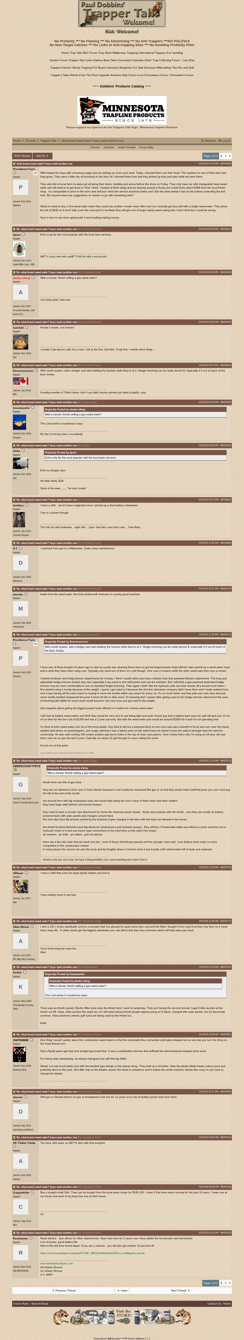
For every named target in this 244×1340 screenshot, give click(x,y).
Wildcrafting (164, 67)
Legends (104, 75)
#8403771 (225, 921)
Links (89, 60)
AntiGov (18, 505)
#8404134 (225, 1232)
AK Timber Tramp (24, 1142)
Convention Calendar (130, 60)
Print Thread (22, 155)
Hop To (41, 155)
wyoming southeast (23, 1129)
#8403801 (225, 1034)
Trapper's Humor (60, 67)
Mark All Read (39, 1303)
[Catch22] (20, 348)
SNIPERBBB (20, 1040)
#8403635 (225, 402)
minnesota (18, 626)
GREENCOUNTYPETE (26, 766)
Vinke (16, 450)
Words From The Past (84, 75)
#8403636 (225, 445)
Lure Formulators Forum (153, 75)
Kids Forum (129, 75)
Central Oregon (21, 535)
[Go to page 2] (230, 156)
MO (15, 1225)
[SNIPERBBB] (19, 1061)
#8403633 (225, 365)
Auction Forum (58, 60)
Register (210, 140)
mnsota (18, 594)
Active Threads (127, 147)
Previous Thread (65, 1290)
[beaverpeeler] (19, 429)
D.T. (15, 548)
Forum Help (146, 147)
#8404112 (226, 1137)
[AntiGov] (19, 526)
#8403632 (225, 322)
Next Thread (179, 1290)
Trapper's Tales (60, 75)
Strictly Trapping (82, 67)
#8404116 (226, 1187)
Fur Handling (175, 52)
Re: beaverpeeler (87, 967)
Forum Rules (21, 1303)
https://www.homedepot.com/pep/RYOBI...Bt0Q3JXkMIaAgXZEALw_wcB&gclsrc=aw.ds (92, 1253)
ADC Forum (90, 52)
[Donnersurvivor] (20, 384)
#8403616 (225, 229)
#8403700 (225, 588)
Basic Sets (110, 60)
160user (18, 873)
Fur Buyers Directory (105, 67)
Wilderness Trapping (125, 52)
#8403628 (225, 272)
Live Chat (188, 60)
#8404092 (225, 1091)
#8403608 (225, 163)
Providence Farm (24, 169)
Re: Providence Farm (89, 229)
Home (65, 52)
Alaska (16, 1179)
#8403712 (225, 634)
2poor (17, 234)
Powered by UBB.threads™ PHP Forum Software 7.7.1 (122, 1338)
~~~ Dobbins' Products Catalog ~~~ (122, 86)
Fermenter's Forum (181, 75)
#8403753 (225, 867)
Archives (116, 75)
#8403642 (225, 499)
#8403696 (225, 543)
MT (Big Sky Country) (24, 959)
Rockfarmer (20, 1238)
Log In (226, 140)
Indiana (17, 205)
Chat (148, 60)
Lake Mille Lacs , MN (24, 264)
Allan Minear (21, 926)
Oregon (17, 437)
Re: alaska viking (87, 402)
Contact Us (214, 1303)
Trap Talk (75, 52)
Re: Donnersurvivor (88, 634)
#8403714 (225, 760)
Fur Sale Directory (144, 67)
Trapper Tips (76, 60)
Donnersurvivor (23, 370)
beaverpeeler (21, 407)
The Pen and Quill (183, 67)
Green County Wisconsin (26, 802)
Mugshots (126, 67)
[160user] (20, 892)
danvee (17, 1097)
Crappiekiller (21, 1192)
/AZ (14, 478)
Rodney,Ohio (19, 1070)
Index (124, 1290)
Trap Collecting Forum (166, 60)
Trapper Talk (48, 140)
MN (15, 394)
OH (14, 357)
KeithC (17, 972)
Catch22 (18, 327)
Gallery (98, 60)
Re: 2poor (83, 445)
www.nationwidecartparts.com (56, 1263)
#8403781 (225, 967)
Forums (31, 140)
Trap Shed (105, 52)
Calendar (109, 147)
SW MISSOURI (20, 1271)
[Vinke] (20, 468)
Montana (17, 581)
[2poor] (19, 256)
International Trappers (152, 52)
